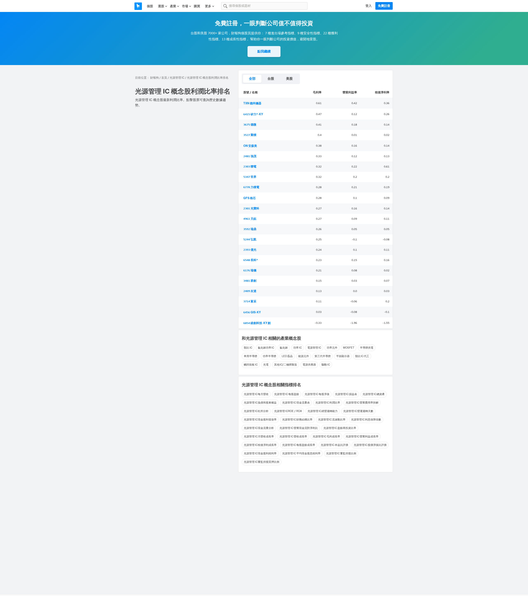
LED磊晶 (287, 356)
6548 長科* (250, 260)
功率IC (297, 347)
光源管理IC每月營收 (256, 394)
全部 (252, 79)
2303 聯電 (249, 166)
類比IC (248, 347)
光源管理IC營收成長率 (293, 436)
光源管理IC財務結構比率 (297, 419)
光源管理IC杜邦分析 (256, 411)
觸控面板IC (251, 364)
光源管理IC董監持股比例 (341, 453)
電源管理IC (314, 347)
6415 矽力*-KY (253, 114)
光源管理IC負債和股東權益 (260, 402)
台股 (271, 79)
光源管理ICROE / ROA (288, 411)
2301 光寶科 (251, 208)
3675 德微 (249, 124)
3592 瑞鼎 (249, 229)
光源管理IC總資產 (374, 394)
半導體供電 (366, 347)
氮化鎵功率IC (266, 347)
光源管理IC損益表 (346, 394)
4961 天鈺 (249, 219)
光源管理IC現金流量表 (296, 402)
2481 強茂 (249, 156)
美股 (289, 79)
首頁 (164, 78)
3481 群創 (249, 281)
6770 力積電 (251, 187)
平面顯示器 (343, 356)
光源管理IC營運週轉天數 (358, 411)
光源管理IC (177, 78)
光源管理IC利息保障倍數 (366, 419)
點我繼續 (264, 51)
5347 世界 (249, 177)
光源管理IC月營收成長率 (259, 436)
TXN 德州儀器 (252, 103)
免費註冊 (384, 6)
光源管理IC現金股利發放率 (260, 419)
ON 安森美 (250, 146)
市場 (185, 6)
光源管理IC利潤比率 (327, 402)
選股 (161, 6)
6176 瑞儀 (249, 270)
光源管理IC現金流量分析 (259, 428)
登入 (368, 6)
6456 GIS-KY (252, 312)
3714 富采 (249, 301)
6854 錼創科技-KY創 (257, 323)
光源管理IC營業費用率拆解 (362, 402)
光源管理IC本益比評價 (334, 444)
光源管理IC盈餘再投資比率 (339, 428)
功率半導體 (269, 356)
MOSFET (348, 347)
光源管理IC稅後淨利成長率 (260, 444)
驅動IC (326, 364)
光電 (266, 364)
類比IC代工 (362, 356)
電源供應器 (309, 364)
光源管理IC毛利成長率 (326, 436)
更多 (208, 6)
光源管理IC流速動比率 (331, 419)
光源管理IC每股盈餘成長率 (298, 444)
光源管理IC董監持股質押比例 (261, 461)
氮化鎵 (284, 347)
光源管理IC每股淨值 (317, 394)
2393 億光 (249, 250)
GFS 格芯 (249, 198)
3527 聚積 (249, 135)
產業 (173, 6)
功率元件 (332, 347)
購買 (197, 6)
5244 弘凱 (249, 239)
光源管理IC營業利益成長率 (362, 436)
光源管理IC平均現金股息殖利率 (301, 453)
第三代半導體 (323, 356)
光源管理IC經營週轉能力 (323, 411)
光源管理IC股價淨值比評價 (370, 444)
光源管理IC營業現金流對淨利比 (298, 428)
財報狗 (154, 78)
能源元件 (303, 356)
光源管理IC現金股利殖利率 (260, 453)
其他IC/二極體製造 (285, 364)
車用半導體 (250, 356)
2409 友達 (249, 291)
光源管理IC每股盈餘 (286, 394)
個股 (150, 6)
